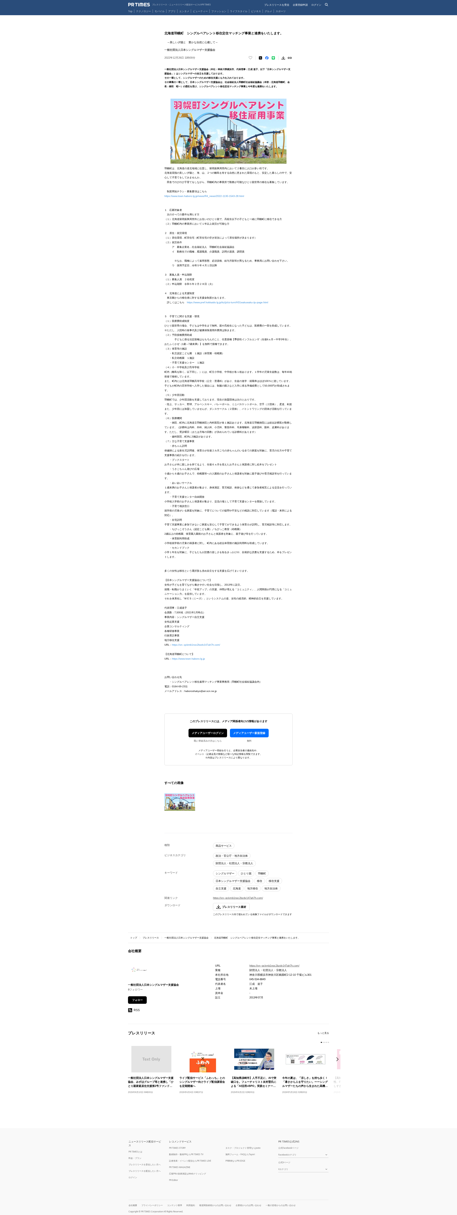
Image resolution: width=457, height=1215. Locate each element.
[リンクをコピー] (290, 58)
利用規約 (190, 1205)
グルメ (268, 11)
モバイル (160, 11)
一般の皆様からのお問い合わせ (281, 1205)
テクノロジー (143, 11)
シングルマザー (225, 873)
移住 (259, 880)
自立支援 (221, 888)
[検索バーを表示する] (326, 4)
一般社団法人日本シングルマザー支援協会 (186, 937)
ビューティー (200, 11)
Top (130, 11)
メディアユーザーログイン (208, 732)
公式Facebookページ (288, 1147)
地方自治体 (271, 888)
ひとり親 (246, 873)
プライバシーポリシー (152, 1205)
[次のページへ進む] (338, 1059)
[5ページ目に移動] (328, 1042)
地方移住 (252, 888)
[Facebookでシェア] (267, 58)
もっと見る (323, 1033)
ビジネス (256, 11)
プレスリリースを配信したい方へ (145, 1170)
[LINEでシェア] (273, 58)
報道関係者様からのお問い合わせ (215, 1205)
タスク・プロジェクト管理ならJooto (242, 1147)
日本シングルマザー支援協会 (233, 880)
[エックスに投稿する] (260, 58)
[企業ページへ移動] (139, 970)
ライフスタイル (238, 11)
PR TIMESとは (135, 1151)
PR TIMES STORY (177, 1147)
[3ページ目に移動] (324, 1042)
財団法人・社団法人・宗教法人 (234, 863)
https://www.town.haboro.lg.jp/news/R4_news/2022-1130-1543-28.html (204, 196)
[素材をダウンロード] (283, 58)
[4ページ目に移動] (326, 1042)
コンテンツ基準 (174, 1205)
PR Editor (173, 1180)
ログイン (316, 4)
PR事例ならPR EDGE (235, 1160)
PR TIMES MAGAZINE (179, 1167)
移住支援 (274, 880)
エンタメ (184, 11)
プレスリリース (151, 937)
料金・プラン (135, 1158)
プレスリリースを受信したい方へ (145, 1164)
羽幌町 (262, 873)
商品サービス (224, 845)
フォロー (137, 999)
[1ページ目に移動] (321, 1042)
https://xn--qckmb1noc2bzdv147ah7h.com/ (196, 644)
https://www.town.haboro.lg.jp (188, 658)
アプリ (172, 11)
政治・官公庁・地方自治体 (232, 855)
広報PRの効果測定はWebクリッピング (187, 1173)
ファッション (218, 11)
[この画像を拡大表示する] (179, 802)
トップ (133, 937)
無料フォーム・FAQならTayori (240, 1154)
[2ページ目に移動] (323, 1042)
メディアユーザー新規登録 (249, 732)
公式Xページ (284, 1162)
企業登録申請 (300, 4)
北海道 (237, 888)
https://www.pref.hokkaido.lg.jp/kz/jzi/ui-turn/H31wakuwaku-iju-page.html (227, 302)
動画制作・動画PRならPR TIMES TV (186, 1154)
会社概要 (133, 1205)
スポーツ (281, 11)
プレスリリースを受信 (276, 4)
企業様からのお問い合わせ (248, 1205)
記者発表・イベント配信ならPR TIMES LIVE (190, 1160)
